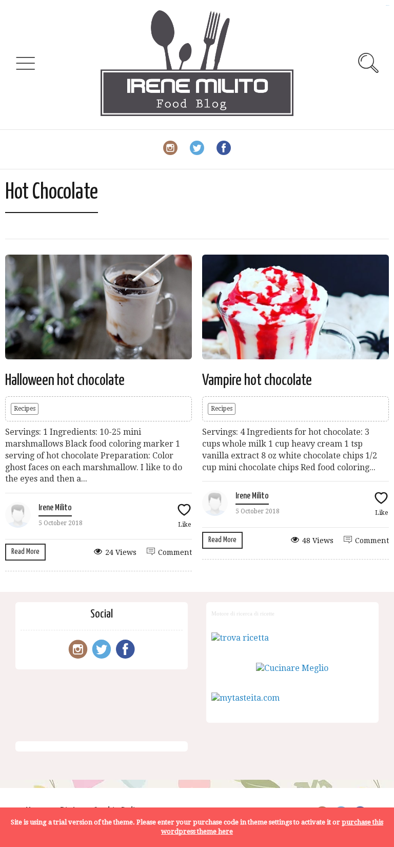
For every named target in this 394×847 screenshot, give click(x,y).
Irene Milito (55, 508)
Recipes (24, 408)
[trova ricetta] (240, 638)
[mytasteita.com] (245, 698)
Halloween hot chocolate (65, 380)
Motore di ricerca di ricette (242, 613)
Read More (25, 551)
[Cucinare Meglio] (292, 668)
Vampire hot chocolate (257, 380)
